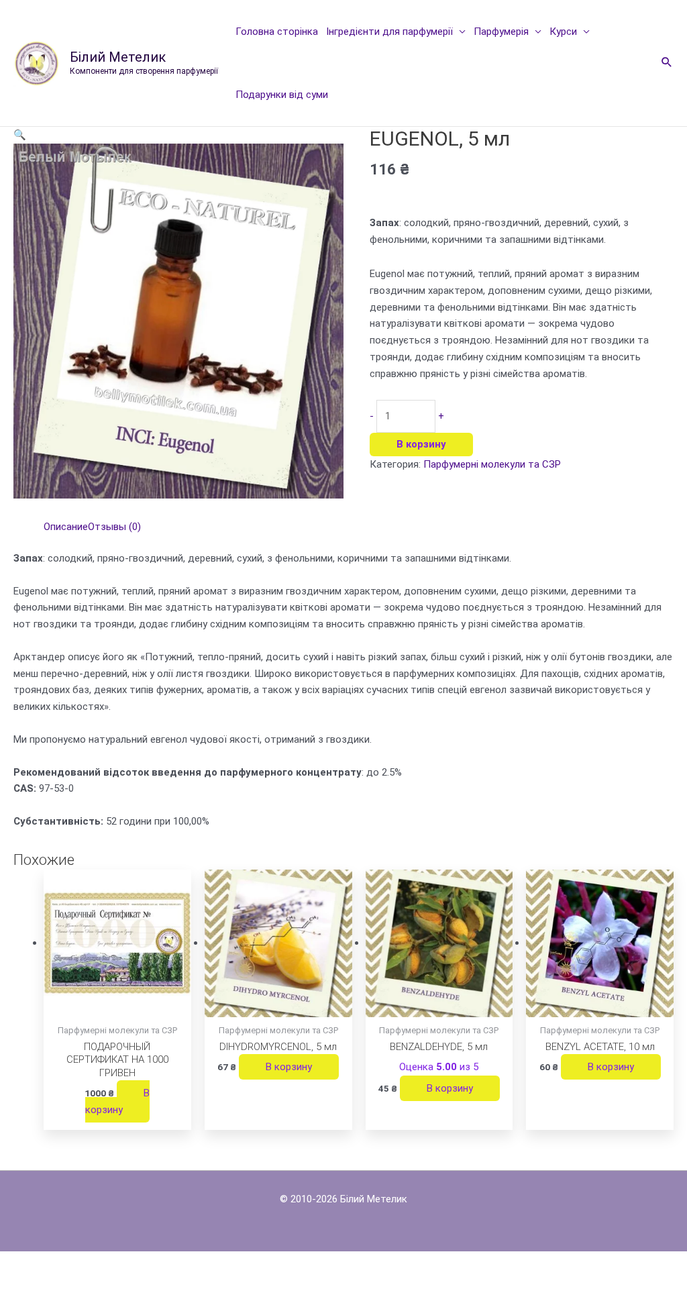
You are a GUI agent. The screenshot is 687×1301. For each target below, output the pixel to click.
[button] (667, 63)
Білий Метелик (118, 57)
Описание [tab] (66, 527)
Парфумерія (501, 31)
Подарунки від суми (281, 95)
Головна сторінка (276, 31)
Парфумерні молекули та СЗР (492, 464)
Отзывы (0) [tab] (114, 527)
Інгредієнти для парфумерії (389, 31)
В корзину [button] (117, 1101)
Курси (563, 31)
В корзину (421, 444)
